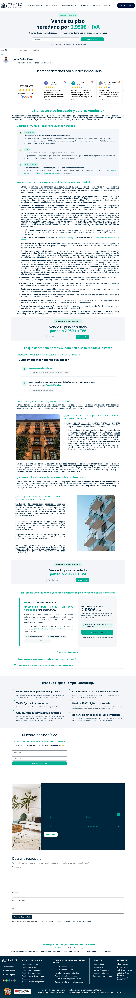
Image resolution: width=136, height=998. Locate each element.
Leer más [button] (47, 100)
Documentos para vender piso (33, 979)
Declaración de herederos (123, 979)
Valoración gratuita (52, 5)
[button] (122, 91)
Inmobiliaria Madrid (9, 50)
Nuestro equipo (9, 975)
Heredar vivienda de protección (67, 973)
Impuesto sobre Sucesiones (40, 368)
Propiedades (96, 5)
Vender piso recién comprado (33, 976)
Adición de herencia (124, 970)
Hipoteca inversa (99, 967)
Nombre (16, 892)
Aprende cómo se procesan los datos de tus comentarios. (69, 922)
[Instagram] (12, 980)
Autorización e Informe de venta (67, 976)
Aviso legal (91, 951)
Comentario (17, 867)
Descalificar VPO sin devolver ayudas (69, 982)
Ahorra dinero (122, 964)
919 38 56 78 (98, 632)
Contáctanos (9, 967)
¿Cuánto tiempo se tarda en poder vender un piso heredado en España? (46, 659)
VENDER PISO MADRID (32, 960)
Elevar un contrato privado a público (68, 979)
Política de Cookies (71, 951)
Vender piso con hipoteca (31, 970)
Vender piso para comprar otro (33, 982)
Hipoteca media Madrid (102, 973)
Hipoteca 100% (98, 964)
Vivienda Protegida (68, 5)
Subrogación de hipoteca (102, 976)
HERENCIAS (122, 960)
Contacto (107, 5)
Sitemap (108, 951)
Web (14, 908)
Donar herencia (123, 967)
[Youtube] (4, 980)
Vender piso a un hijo (30, 964)
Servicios (83, 5)
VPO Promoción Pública (64, 970)
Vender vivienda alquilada (31, 973)
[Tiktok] (14, 980)
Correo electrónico (20, 900)
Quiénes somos (9, 971)
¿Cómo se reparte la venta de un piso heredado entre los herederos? (45, 665)
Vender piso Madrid (33, 5)
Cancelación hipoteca (101, 970)
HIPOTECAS (98, 960)
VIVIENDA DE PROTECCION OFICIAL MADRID (68, 961)
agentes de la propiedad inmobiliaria (50, 629)
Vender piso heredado (30, 967)
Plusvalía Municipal (66, 238)
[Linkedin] (9, 980)
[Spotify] (6, 980)
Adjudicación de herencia (123, 974)
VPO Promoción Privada (64, 967)
